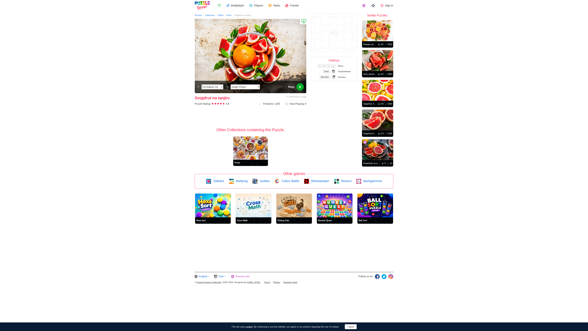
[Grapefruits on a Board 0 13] (377, 149)
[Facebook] (377, 276)
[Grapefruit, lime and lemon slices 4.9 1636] (377, 90)
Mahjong (241, 181)
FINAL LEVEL (253, 282)
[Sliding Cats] (294, 205)
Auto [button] (221, 276)
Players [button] (258, 5)
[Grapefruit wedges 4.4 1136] (377, 120)
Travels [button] (294, 5)
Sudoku (264, 181)
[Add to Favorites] (303, 21)
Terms (267, 282)
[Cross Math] (253, 205)
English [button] (203, 276)
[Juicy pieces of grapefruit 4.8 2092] (377, 60)
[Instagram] (390, 276)
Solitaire (218, 181)
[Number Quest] (334, 205)
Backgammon (372, 181)
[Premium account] (364, 5)
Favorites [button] (219, 5)
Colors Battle (290, 181)
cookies (249, 326)
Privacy (276, 282)
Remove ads (242, 276)
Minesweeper (319, 181)
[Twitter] (384, 276)
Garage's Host (290, 282)
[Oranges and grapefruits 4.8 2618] (377, 30)
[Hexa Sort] (213, 205)
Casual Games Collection (209, 282)
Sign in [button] (389, 5)
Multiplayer (237, 5)
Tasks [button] (276, 5)
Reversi (345, 181)
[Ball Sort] (375, 205)
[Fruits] (250, 148)
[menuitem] (219, 5)
